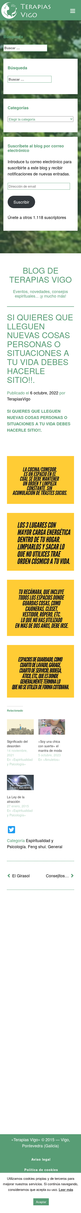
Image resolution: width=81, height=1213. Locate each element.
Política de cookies (41, 1169)
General (55, 846)
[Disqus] (40, 952)
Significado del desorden (17, 743)
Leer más (66, 1189)
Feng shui (37, 846)
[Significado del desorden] (20, 727)
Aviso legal (41, 1159)
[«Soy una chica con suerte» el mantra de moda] (51, 727)
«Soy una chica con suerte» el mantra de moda (50, 746)
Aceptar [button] (41, 1202)
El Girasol (21, 875)
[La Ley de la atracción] (20, 782)
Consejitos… (57, 875)
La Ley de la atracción (16, 799)
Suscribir (21, 202)
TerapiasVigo (18, 399)
